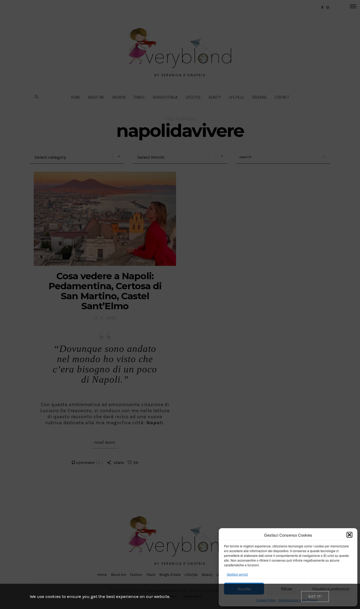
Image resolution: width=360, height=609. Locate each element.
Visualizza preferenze (330, 588)
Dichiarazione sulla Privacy (298, 600)
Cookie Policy (266, 600)
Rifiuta (286, 588)
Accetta (244, 588)
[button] (349, 534)
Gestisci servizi (237, 574)
